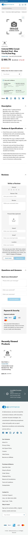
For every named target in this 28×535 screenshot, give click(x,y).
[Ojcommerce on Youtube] (7, 432)
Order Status (5, 473)
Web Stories (5, 454)
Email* (14, 235)
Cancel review (8, 258)
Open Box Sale (6, 467)
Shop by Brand (6, 470)
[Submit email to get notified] (19, 74)
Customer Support (7, 495)
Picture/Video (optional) (14, 213)
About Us (4, 442)
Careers (4, 451)
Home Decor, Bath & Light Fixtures (13, 12)
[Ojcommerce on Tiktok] (14, 432)
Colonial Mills (4, 56)
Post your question (14, 299)
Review (14, 200)
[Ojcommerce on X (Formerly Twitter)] (21, 432)
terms (13, 254)
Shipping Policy (6, 476)
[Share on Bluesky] (23, 98)
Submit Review (19, 258)
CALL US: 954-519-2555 (9, 498)
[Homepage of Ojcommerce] (7, 4)
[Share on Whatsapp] (11, 98)
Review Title (13, 193)
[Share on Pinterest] (15, 98)
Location (14, 242)
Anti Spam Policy (7, 448)
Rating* (14, 187)
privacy (19, 254)
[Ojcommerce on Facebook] (3, 432)
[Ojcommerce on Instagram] (10, 432)
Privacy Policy (6, 445)
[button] (9, 189)
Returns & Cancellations (9, 479)
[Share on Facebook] (7, 98)
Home (3, 12)
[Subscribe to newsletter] (24, 515)
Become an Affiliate (7, 457)
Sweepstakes (6, 485)
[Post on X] (19, 98)
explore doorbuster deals (14, 1)
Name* (14, 228)
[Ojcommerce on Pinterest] (17, 432)
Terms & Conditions (7, 482)
